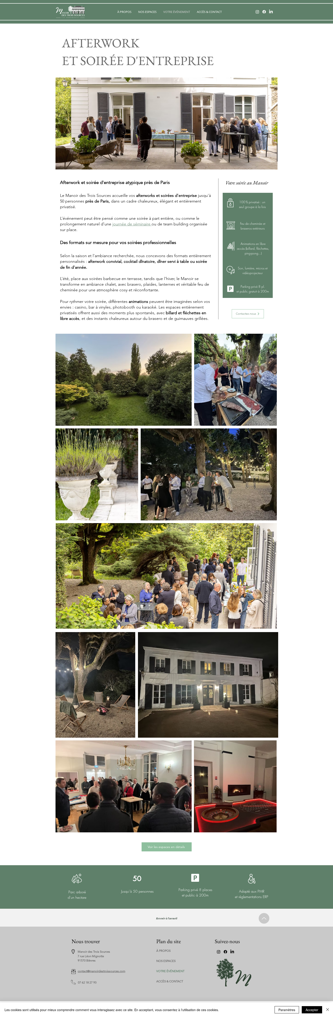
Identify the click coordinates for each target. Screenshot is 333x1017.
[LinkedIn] (271, 12)
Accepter (312, 1009)
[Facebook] (264, 12)
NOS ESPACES (166, 961)
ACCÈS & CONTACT (167, 981)
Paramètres (286, 1009)
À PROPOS (163, 950)
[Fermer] (327, 1009)
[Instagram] (257, 12)
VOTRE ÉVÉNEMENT (167, 971)
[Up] (264, 918)
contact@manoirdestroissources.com (101, 971)
